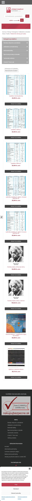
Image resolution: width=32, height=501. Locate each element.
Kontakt (7, 446)
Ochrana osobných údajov (12, 451)
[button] (29, 468)
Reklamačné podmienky (11, 454)
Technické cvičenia (16, 58)
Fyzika (8, 34)
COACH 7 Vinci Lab (16, 62)
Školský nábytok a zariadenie (16, 43)
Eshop (9, 32)
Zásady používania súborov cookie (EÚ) (15, 457)
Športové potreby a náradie (12, 54)
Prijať (16, 484)
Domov (4, 32)
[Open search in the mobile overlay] (16, 16)
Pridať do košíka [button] (16, 104)
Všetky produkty (12, 438)
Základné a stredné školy (16, 47)
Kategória (15, 32)
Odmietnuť (16, 489)
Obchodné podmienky (11, 449)
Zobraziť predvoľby (16, 493)
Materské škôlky (16, 50)
